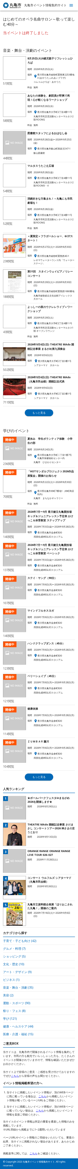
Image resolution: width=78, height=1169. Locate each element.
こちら (15, 1076)
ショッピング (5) (14, 956)
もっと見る (39, 412)
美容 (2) (8, 995)
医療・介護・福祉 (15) (18, 1034)
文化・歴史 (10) (13, 964)
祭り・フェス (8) (14, 1011)
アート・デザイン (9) (17, 972)
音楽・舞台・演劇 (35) (18, 987)
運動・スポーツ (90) (16, 1003)
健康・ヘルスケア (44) (18, 1026)
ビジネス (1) (11, 980)
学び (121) (10, 1018)
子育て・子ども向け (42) (19, 941)
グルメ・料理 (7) (14, 949)
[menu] (71, 5)
